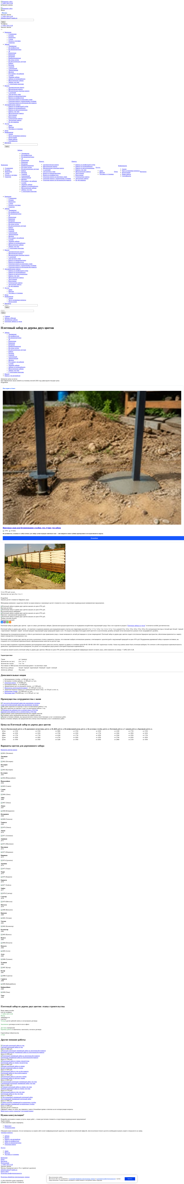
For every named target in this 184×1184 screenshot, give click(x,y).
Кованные (11, 54)
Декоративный (13, 70)
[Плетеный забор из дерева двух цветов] (35, 589)
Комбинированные (14, 58)
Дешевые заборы (13, 77)
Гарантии (11, 42)
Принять (130, 1178)
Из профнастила (13, 48)
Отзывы (11, 36)
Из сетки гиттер (13, 60)
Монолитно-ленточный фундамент (16, 688)
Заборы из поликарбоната (16, 79)
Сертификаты (12, 141)
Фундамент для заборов (16, 73)
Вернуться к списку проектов (10, 1111)
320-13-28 (7, 3)
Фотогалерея (12, 137)
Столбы (11, 75)
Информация (9, 132)
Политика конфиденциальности (11, 1173)
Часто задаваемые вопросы (17, 136)
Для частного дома (14, 94)
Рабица (10, 63)
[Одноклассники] (10, 622)
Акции (10, 134)
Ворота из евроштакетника (17, 96)
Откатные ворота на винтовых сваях (20, 99)
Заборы (7, 44)
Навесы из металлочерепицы (17, 110)
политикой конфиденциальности (106, 1178)
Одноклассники (10, 1127)
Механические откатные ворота (18, 91)
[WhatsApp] (7, 622)
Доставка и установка (15, 129)
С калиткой (12, 92)
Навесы (74, 161)
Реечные (11, 65)
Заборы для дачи (13, 82)
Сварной (11, 67)
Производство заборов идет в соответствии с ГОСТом (18, 712)
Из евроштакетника (14, 49)
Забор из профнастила (12, 1141)
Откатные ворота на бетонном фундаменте (22, 103)
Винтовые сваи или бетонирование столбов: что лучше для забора (32, 528)
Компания (8, 32)
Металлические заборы (16, 80)
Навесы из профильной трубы (18, 106)
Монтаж (11, 127)
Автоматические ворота (16, 87)
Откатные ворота (10, 683)
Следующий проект (27, 1111)
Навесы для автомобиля (12, 375)
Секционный (12, 68)
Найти (3, 22)
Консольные (12, 117)
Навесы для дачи (13, 111)
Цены (6, 130)
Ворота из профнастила (16, 98)
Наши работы (12, 139)
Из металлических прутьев (17, 61)
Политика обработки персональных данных (15, 1177)
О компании (12, 34)
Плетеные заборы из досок (136, 625)
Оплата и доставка (14, 41)
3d (9, 51)
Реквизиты (12, 37)
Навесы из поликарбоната (16, 108)
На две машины (13, 122)
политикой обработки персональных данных (82, 1178)
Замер (10, 125)
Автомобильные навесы (12, 105)
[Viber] (4, 622)
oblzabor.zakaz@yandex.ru (9, 18)
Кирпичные (12, 53)
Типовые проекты (7, 1132)
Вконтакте (8, 1126)
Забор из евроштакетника (13, 1143)
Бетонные (11, 56)
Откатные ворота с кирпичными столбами (22, 101)
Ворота (7, 86)
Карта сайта (5, 1171)
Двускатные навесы (14, 120)
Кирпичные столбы (11, 691)
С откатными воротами (16, 84)
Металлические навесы (16, 113)
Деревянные (12, 46)
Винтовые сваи (10, 693)
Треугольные (12, 115)
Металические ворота (15, 89)
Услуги (7, 123)
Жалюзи (11, 72)
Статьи (10, 39)
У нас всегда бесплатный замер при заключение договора (19, 705)
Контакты (8, 142)
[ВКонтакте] (2, 622)
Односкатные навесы (15, 118)
